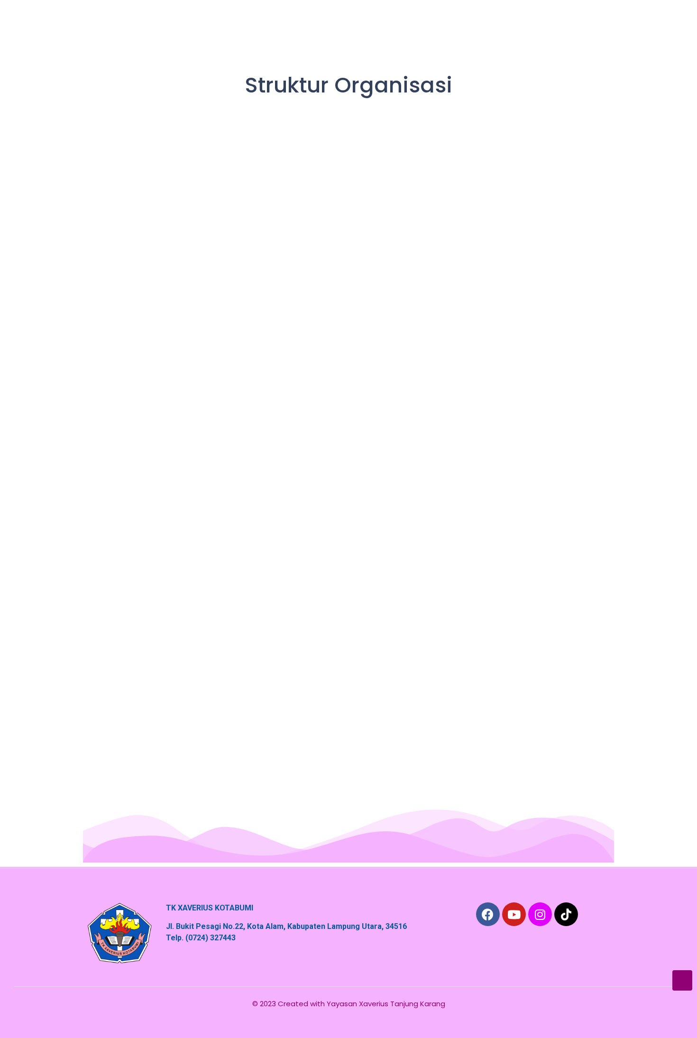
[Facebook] (488, 914)
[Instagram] (540, 914)
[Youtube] (514, 914)
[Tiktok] (566, 914)
